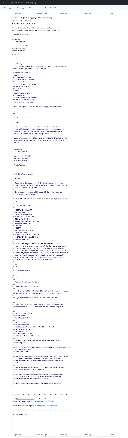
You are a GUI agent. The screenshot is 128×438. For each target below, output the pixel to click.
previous (18, 13)
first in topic (64, 13)
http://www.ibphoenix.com (47, 406)
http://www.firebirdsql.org (25, 399)
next (111, 13)
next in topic (88, 13)
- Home (13, 3)
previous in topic (41, 13)
